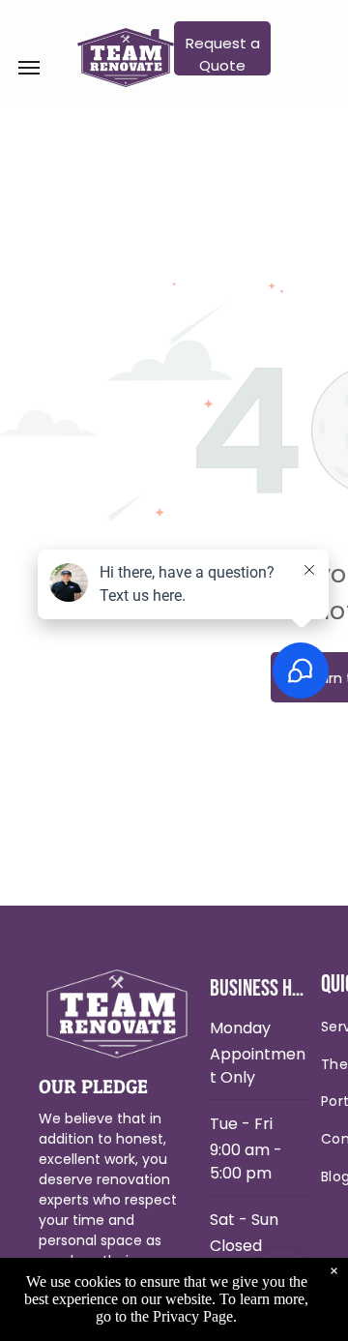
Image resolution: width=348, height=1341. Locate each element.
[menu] (29, 67)
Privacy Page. (195, 1316)
